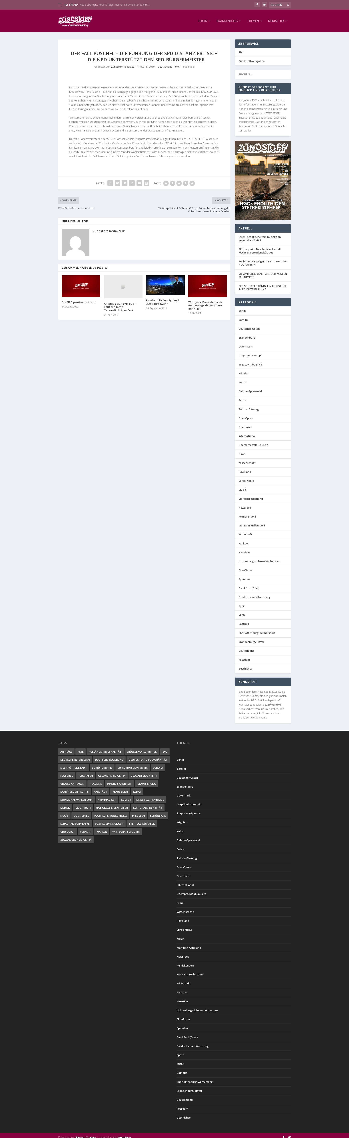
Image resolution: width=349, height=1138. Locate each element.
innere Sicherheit (119, 783)
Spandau (244, 579)
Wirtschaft (245, 534)
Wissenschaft (247, 463)
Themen (253, 21)
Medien (65, 807)
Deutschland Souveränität (148, 759)
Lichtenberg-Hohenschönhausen (259, 561)
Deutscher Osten (249, 328)
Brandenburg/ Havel (251, 642)
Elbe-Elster (245, 570)
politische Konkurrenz (110, 815)
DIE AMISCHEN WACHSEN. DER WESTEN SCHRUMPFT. (262, 275)
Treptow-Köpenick (250, 364)
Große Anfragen (72, 783)
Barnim (243, 320)
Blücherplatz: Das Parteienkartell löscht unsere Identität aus (259, 250)
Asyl (80, 751)
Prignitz (243, 373)
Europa (158, 767)
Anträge (66, 751)
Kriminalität (107, 799)
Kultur (242, 382)
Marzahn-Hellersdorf (251, 525)
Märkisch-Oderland (250, 498)
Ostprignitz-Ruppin (250, 355)
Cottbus (243, 624)
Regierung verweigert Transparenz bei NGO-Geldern (262, 263)
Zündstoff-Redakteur (123, 66)
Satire (242, 400)
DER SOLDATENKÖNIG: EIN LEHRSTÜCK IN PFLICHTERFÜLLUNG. (262, 287)
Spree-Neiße (246, 480)
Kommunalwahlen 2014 (76, 799)
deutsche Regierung (109, 759)
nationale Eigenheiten (112, 807)
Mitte (242, 615)
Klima (137, 791)
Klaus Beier (120, 791)
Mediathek (276, 21)
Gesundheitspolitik (111, 775)
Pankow (243, 543)
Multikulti (83, 807)
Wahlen (102, 831)
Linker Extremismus (150, 799)
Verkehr (85, 831)
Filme (241, 454)
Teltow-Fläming (248, 409)
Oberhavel (244, 427)
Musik (242, 489)
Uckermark (245, 346)
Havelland (244, 472)
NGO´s (64, 815)
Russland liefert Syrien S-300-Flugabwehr (163, 302)
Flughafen (86, 775)
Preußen (138, 815)
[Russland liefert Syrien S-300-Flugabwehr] (165, 285)
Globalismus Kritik (144, 775)
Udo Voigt (67, 831)
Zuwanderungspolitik (75, 839)
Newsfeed (244, 507)
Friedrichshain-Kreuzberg (254, 597)
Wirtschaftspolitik (126, 831)
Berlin (202, 21)
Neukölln (244, 552)
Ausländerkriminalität (105, 751)
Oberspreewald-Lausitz (253, 445)
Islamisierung (146, 783)
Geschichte (245, 668)
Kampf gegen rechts (74, 791)
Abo (240, 52)
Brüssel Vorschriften (142, 751)
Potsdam (244, 659)
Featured (66, 775)
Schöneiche (158, 815)
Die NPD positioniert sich (79, 302)
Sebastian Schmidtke (75, 823)
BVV (165, 751)
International (247, 436)
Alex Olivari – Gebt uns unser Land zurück (104, 4)
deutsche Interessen (75, 759)
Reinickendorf (247, 516)
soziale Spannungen (109, 823)
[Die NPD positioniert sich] (81, 286)
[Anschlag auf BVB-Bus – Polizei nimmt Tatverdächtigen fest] (123, 286)
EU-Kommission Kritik (133, 767)
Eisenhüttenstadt (73, 767)
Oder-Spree (245, 418)
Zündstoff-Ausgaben (251, 61)
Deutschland (165, 66)
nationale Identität (147, 807)
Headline (96, 783)
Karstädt (100, 791)
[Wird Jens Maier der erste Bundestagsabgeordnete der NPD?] (207, 286)
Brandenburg (227, 21)
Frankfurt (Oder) (248, 588)
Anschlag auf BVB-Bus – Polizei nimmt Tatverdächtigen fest (120, 307)
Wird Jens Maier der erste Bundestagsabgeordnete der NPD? (205, 305)
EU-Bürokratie (102, 767)
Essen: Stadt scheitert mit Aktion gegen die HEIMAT (259, 238)
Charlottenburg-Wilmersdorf (256, 633)
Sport (242, 606)
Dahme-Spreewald (250, 391)
